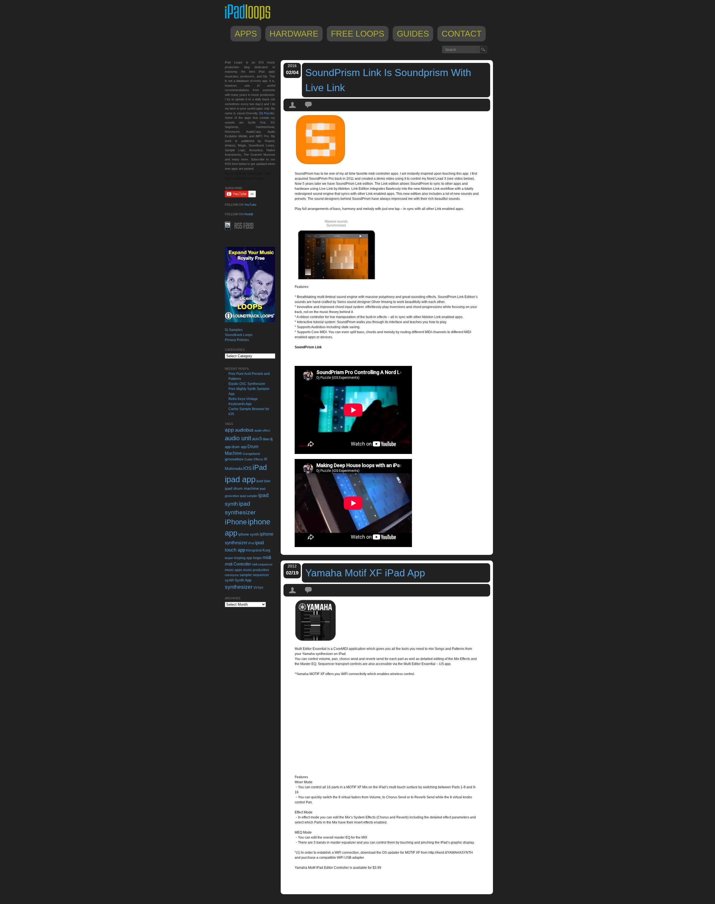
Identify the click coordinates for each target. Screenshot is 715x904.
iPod (251, 543)
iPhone (236, 522)
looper (229, 558)
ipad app (240, 479)
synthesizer (238, 587)
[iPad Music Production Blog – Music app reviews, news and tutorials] (250, 20)
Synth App (243, 580)
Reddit (248, 214)
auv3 (257, 438)
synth (229, 580)
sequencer (261, 575)
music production (256, 570)
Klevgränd (254, 550)
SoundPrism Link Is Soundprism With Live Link (388, 80)
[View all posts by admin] (292, 110)
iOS (247, 468)
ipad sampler (249, 496)
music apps (233, 570)
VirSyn (258, 587)
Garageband (251, 453)
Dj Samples (233, 330)
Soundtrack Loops (238, 335)
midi (267, 557)
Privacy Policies (237, 340)
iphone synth (248, 534)
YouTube (250, 204)
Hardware (294, 33)
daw (266, 439)
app (229, 430)
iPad (259, 467)
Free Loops (357, 33)
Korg (266, 550)
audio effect (262, 430)
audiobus (244, 430)
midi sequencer (262, 564)
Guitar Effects (253, 459)
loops (257, 558)
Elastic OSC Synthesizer (246, 384)
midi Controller (238, 564)
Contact (462, 33)
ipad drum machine (242, 488)
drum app (239, 447)
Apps (246, 33)
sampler (246, 575)
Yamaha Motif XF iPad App (365, 573)
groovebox (234, 459)
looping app (243, 558)
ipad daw (263, 481)
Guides (413, 33)
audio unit (238, 438)
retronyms (232, 575)
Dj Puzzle (266, 113)
